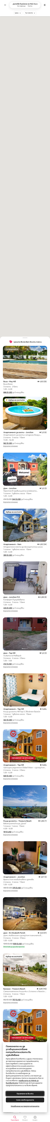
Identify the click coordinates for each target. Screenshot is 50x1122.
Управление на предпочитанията (25, 1106)
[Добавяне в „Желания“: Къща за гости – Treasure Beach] (44, 788)
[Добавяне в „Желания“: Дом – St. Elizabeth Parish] (44, 900)
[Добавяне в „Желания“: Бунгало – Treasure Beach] (44, 956)
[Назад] (5, 5)
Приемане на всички (25, 1094)
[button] (7, 392)
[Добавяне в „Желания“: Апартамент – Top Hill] (44, 676)
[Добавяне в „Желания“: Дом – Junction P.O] (44, 565)
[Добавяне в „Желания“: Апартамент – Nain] (44, 512)
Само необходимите (25, 1100)
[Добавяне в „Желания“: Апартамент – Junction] (44, 844)
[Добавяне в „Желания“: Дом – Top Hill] (44, 620)
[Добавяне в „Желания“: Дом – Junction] (44, 456)
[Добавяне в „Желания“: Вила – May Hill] (44, 349)
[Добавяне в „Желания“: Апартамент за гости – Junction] (44, 400)
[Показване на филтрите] (44, 5)
